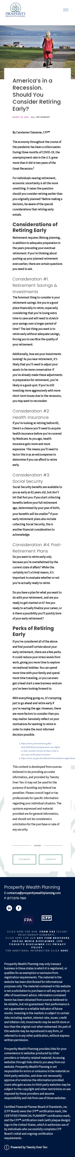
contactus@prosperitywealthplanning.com (34, 893)
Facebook (24, 859)
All (33, 117)
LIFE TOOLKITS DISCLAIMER (36, 943)
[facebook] (19, 908)
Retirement (43, 117)
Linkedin (50, 859)
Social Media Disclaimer (33, 941)
